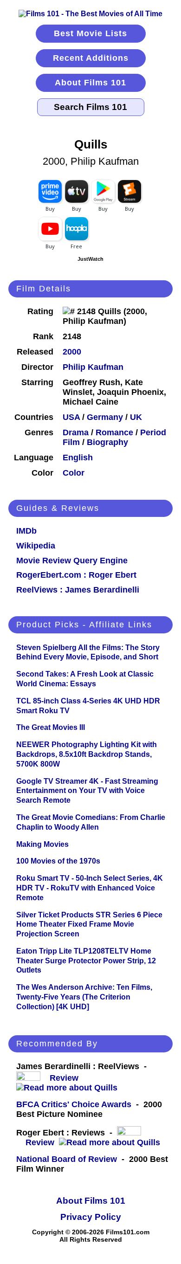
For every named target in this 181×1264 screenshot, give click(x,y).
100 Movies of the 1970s (58, 861)
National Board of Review (66, 1159)
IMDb (26, 530)
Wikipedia (35, 545)
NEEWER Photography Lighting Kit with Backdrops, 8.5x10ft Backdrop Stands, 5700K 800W (86, 754)
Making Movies (42, 844)
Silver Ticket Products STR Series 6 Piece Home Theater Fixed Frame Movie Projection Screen (89, 924)
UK (136, 417)
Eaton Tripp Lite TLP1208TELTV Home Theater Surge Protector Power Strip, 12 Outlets (86, 960)
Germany (105, 417)
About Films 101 (90, 82)
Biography (107, 442)
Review (66, 1078)
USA (71, 417)
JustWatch (90, 259)
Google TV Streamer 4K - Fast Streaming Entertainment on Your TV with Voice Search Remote (87, 791)
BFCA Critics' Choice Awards (73, 1104)
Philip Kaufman (93, 367)
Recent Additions (91, 58)
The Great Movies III (50, 727)
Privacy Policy (90, 1217)
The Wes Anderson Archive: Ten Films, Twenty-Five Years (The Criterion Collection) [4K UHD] (84, 997)
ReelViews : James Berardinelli (77, 589)
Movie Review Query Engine (72, 560)
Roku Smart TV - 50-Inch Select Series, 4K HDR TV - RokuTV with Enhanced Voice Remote (89, 888)
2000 (72, 351)
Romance (114, 432)
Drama (76, 432)
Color (73, 472)
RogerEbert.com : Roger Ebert (76, 575)
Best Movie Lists (90, 33)
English (78, 457)
